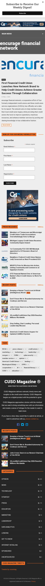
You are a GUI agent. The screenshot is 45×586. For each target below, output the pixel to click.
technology (20, 352)
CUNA (18, 355)
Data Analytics (8, 527)
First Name (8, 156)
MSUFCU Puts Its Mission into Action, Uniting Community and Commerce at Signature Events (24, 267)
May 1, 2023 (6, 97)
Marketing (6, 515)
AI (19, 367)
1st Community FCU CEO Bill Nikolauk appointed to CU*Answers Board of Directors (24, 251)
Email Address (9, 147)
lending (29, 361)
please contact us (31, 419)
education (17, 371)
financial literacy (31, 367)
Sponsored (6, 551)
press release (19, 349)
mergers (7, 355)
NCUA (6, 349)
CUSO (6, 371)
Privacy (33, 581)
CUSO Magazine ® (22, 382)
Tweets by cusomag (9, 569)
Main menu (7, 34)
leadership (33, 352)
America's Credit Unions (12, 361)
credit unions (35, 349)
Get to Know (7, 539)
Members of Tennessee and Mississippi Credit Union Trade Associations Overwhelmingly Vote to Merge (26, 234)
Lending (5, 533)
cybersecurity (30, 355)
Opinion (5, 479)
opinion (23, 358)
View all (40, 227)
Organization (9, 174)
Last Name (8, 165)
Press (3, 79)
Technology (7, 491)
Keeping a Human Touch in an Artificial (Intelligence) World (25, 291)
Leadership (7, 521)
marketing (7, 352)
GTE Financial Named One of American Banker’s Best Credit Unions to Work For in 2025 (26, 276)
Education (6, 509)
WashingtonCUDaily (11, 364)
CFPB (25, 364)
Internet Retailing (10, 545)
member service (9, 358)
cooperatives (8, 367)
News (4, 485)
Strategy (5, 497)
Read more (6, 125)
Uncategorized (8, 557)
